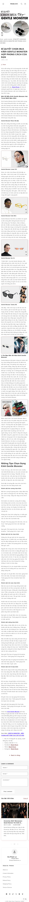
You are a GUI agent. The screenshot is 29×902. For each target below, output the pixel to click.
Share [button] (4, 64)
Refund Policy (6, 880)
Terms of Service (7, 887)
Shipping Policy (7, 884)
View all (25, 798)
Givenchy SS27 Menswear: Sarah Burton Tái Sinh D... (13, 822)
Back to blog (15, 755)
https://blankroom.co (15, 860)
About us (5, 869)
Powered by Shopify (19, 901)
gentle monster (8, 39)
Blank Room (12, 901)
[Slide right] (17, 844)
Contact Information (8, 873)
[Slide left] (11, 844)
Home (1, 39)
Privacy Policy (7, 876)
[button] (3, 4)
